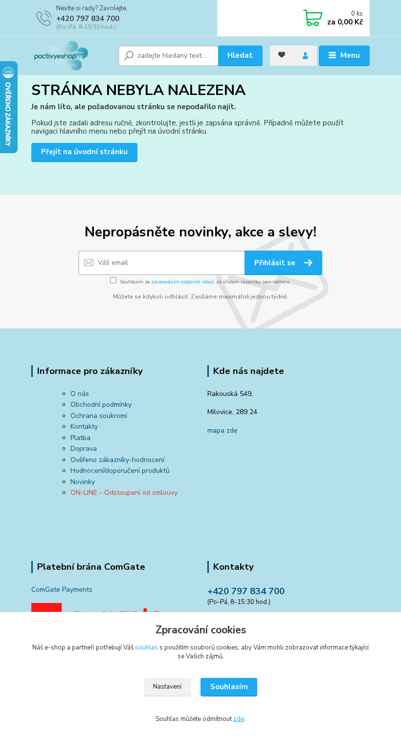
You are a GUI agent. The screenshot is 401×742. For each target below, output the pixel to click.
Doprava (83, 448)
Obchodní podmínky (101, 404)
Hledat (240, 55)
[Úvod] (71, 55)
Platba (80, 437)
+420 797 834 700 (87, 18)
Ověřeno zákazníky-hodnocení (117, 459)
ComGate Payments (61, 589)
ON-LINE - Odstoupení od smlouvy (124, 492)
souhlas (146, 647)
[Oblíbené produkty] (281, 55)
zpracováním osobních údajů (183, 281)
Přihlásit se (275, 263)
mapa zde (222, 430)
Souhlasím (229, 687)
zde (238, 719)
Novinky (82, 482)
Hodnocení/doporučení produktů (120, 470)
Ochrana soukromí (98, 415)
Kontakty (84, 426)
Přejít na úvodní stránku (84, 152)
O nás (79, 393)
